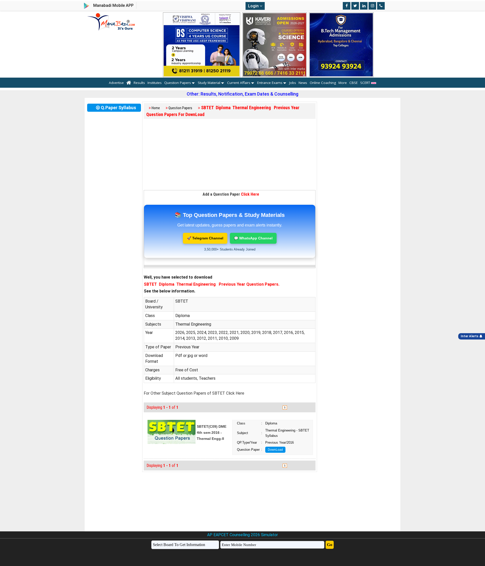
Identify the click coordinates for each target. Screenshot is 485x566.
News (303, 82)
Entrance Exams (269, 82)
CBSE (353, 82)
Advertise (116, 82)
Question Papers (177, 82)
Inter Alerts (470, 336)
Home (156, 108)
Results (139, 82)
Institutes (155, 82)
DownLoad (275, 449)
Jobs (292, 82)
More (342, 82)
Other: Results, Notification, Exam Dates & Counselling (242, 94)
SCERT (365, 82)
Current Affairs (238, 82)
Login (254, 6)
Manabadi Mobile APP (113, 5)
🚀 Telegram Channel (205, 238)
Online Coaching (323, 82)
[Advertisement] (230, 154)
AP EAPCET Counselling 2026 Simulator (242, 534)
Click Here (250, 194)
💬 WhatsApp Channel (253, 238)
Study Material (209, 82)
